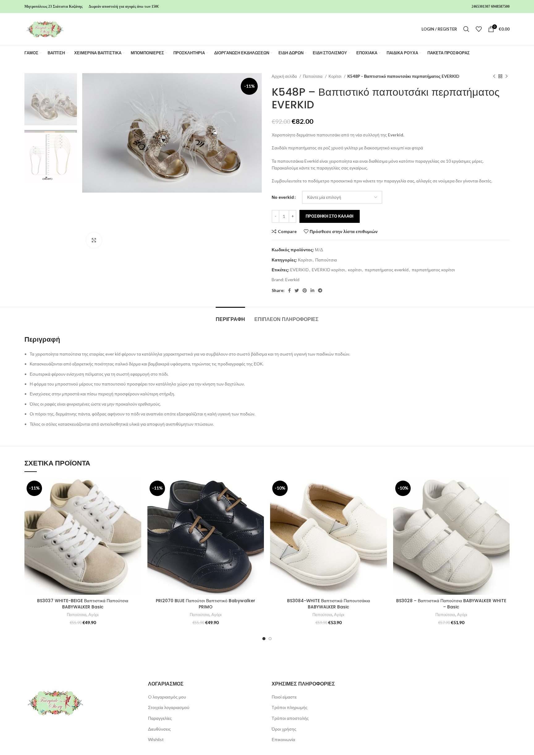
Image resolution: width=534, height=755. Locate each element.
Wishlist (156, 739)
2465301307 (481, 6)
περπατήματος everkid (387, 269)
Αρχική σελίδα (285, 76)
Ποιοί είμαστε (284, 696)
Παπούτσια (313, 76)
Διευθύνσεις (159, 729)
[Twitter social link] (297, 290)
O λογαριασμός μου (167, 696)
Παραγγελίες (160, 718)
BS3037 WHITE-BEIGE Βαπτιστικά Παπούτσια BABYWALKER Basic (82, 604)
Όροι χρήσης (284, 729)
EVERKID (299, 269)
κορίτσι (355, 269)
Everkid (292, 279)
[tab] (230, 316)
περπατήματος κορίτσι (433, 269)
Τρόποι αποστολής (290, 718)
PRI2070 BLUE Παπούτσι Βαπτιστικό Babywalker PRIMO (205, 604)
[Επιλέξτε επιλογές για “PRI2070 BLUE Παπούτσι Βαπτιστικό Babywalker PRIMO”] (259, 502)
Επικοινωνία (283, 739)
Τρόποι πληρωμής (289, 707)
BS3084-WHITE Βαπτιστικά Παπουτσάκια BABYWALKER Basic (328, 604)
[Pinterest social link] (305, 290)
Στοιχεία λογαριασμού (168, 707)
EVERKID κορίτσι (328, 269)
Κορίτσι (335, 76)
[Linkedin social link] (312, 290)
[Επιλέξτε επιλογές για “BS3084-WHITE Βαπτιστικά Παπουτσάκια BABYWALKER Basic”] (382, 502)
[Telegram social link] (320, 290)
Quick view (136, 516)
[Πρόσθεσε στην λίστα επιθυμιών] (136, 488)
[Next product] (506, 76)
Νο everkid (283, 197)
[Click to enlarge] (94, 240)
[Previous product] (494, 76)
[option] (50, 99)
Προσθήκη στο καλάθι (330, 216)
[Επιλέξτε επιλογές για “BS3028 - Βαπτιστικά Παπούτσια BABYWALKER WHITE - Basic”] (505, 502)
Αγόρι (93, 614)
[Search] (466, 29)
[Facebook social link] (289, 290)
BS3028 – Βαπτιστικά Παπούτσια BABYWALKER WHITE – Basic (451, 604)
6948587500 (500, 6)
